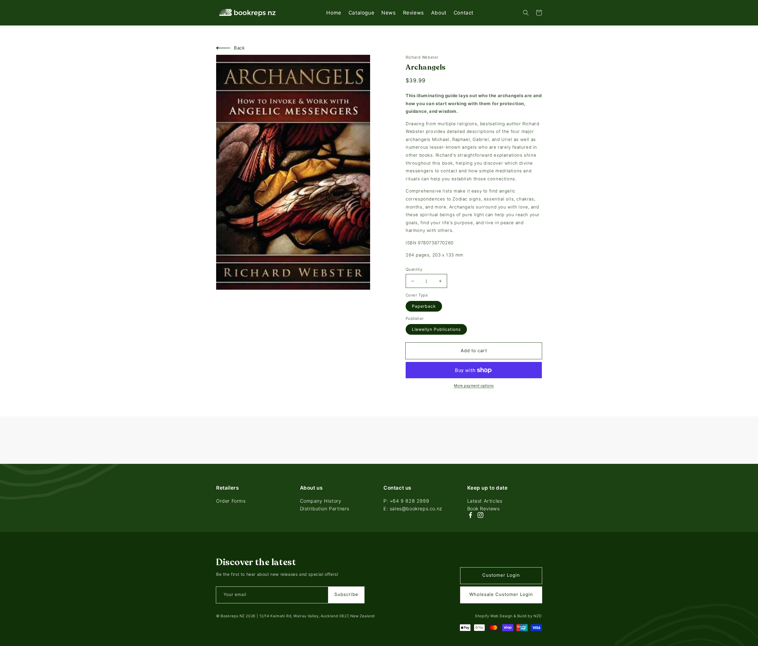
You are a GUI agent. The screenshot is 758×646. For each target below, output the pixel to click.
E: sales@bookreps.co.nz (412, 509)
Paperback (424, 306)
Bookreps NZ (233, 616)
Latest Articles (484, 501)
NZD (538, 616)
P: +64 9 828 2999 (406, 501)
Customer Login (501, 575)
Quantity (414, 269)
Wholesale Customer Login (501, 594)
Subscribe (346, 594)
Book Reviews (483, 509)
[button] (525, 12)
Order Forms (231, 501)
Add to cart (474, 350)
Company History (320, 501)
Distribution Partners (325, 509)
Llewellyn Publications (436, 329)
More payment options (474, 385)
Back (239, 48)
